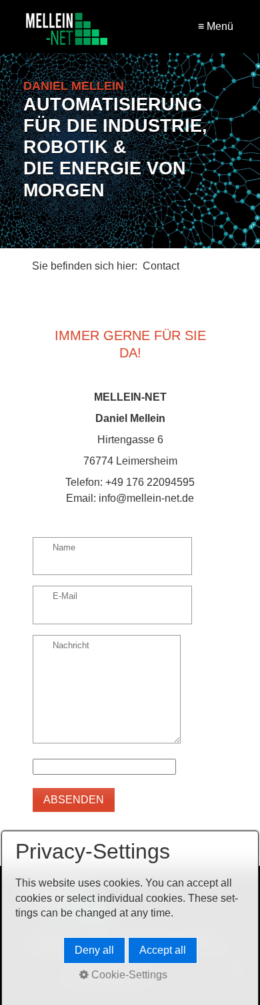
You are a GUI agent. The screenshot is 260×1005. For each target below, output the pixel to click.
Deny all (94, 950)
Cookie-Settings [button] (128, 974)
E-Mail (65, 596)
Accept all (162, 950)
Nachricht (71, 646)
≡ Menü (215, 26)
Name (64, 548)
